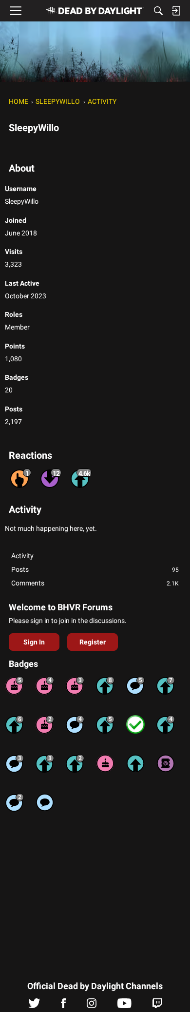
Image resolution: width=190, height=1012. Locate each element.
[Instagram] (91, 1006)
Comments (95, 583)
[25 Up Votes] (75, 763)
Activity (22, 556)
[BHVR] (95, 10)
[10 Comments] (14, 802)
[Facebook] (63, 1006)
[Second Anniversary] (45, 724)
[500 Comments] (75, 724)
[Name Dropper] (165, 763)
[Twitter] (34, 1006)
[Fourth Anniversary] (45, 685)
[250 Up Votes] (165, 724)
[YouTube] (124, 1006)
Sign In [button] (34, 642)
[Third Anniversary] (75, 685)
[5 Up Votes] (135, 763)
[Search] (158, 10)
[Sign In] (176, 10)
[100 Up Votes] (45, 763)
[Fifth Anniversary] (14, 685)
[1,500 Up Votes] (165, 685)
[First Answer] (135, 724)
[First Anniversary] (105, 763)
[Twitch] (157, 1006)
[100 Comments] (14, 763)
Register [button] (92, 642)
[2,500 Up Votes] (105, 685)
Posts (95, 569)
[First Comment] (45, 802)
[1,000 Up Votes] (14, 724)
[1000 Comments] (135, 685)
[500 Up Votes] (105, 724)
